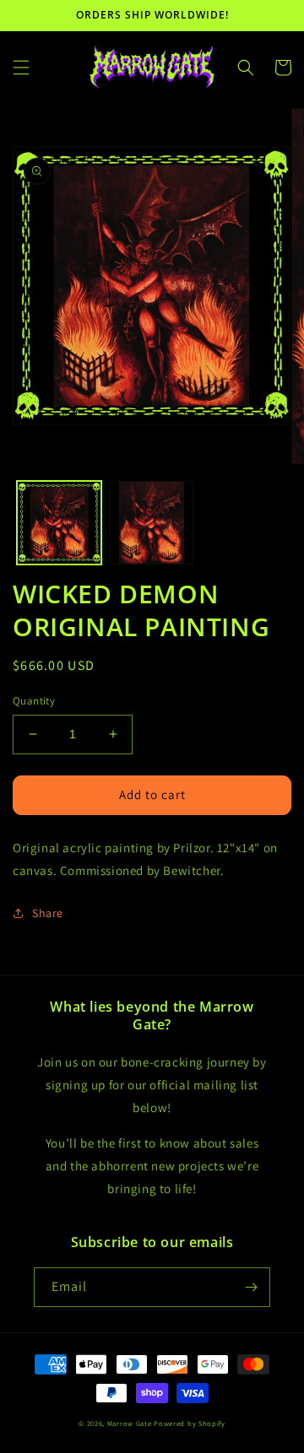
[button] (21, 67)
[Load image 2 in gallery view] (152, 523)
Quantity (34, 701)
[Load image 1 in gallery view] (59, 523)
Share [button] (47, 913)
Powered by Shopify (189, 1423)
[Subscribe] (250, 1287)
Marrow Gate (129, 1423)
